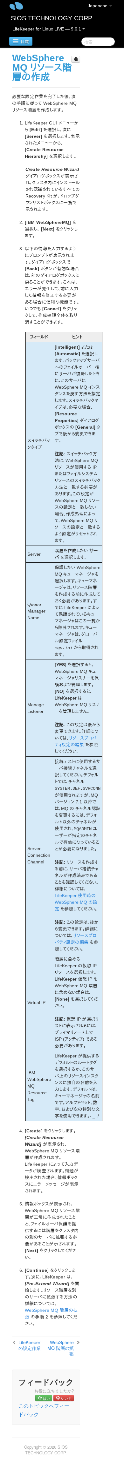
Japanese (98, 5)
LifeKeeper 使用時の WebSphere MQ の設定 (76, 902)
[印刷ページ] (75, 59)
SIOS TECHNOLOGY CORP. (52, 18)
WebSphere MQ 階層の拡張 (60, 1348)
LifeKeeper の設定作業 (29, 1345)
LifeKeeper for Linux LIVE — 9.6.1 (47, 28)
